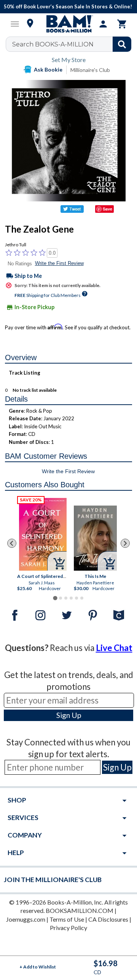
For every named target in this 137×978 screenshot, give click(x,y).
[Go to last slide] (11, 543)
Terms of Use (66, 919)
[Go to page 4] (71, 598)
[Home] (68, 24)
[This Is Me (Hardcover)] (95, 538)
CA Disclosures (108, 919)
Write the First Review (59, 263)
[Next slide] (125, 543)
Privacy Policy (68, 927)
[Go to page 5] (76, 598)
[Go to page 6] (81, 598)
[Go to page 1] (55, 598)
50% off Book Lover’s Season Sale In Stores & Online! (68, 6)
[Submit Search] (122, 44)
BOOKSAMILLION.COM (79, 910)
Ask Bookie (48, 69)
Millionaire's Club (90, 70)
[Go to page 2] (60, 598)
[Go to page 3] (65, 598)
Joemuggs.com (25, 919)
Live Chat (114, 648)
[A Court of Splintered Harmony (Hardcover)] (43, 534)
